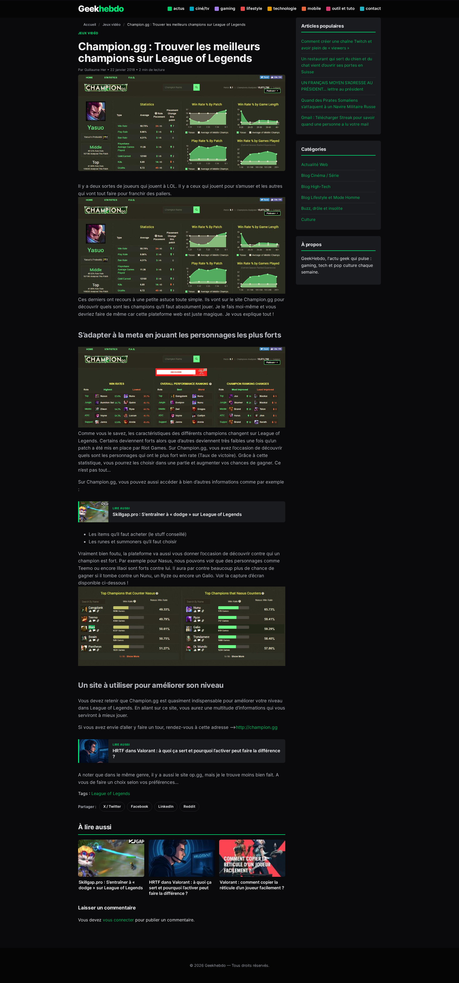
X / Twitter (112, 806)
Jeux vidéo (112, 24)
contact (373, 8)
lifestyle (254, 8)
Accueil (89, 24)
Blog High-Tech (315, 186)
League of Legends (110, 793)
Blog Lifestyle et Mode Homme (330, 197)
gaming (227, 8)
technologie (284, 8)
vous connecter (118, 919)
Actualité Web (314, 164)
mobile (314, 8)
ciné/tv (202, 8)
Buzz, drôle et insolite (322, 208)
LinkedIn (165, 806)
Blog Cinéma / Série (320, 175)
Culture (308, 219)
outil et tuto (343, 8)
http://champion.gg (257, 727)
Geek (101, 9)
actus (178, 8)
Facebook (139, 806)
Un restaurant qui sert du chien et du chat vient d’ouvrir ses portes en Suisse (336, 65)
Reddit (189, 806)
